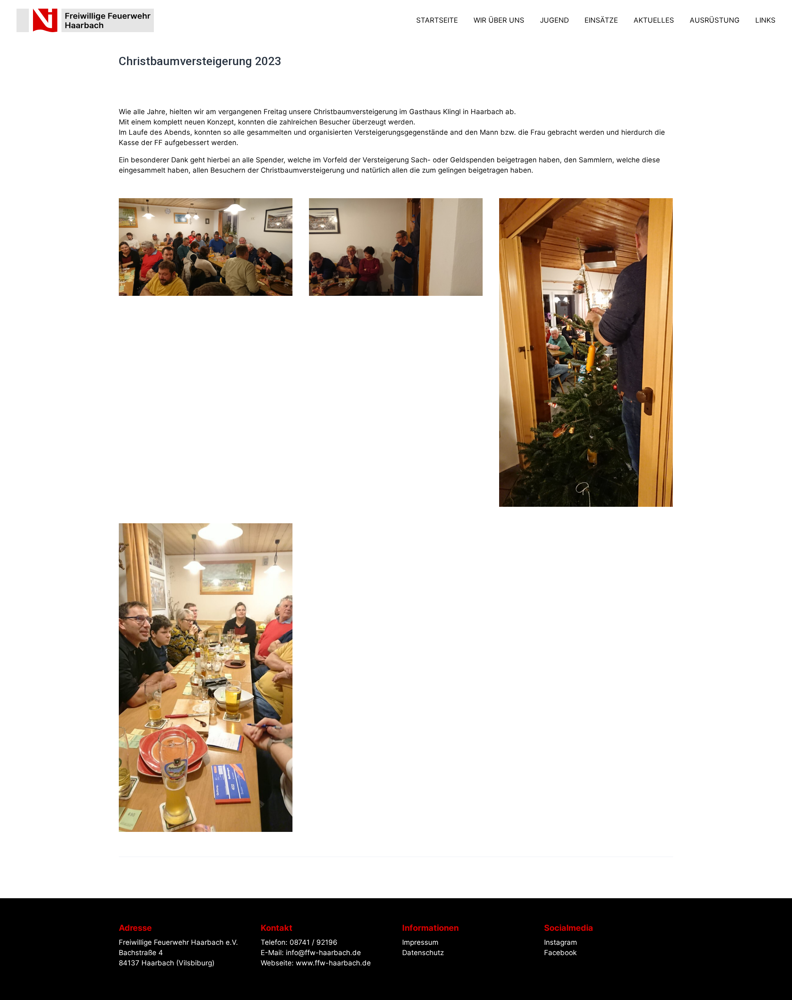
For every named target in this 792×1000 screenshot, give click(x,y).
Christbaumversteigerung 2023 (200, 61)
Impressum (420, 942)
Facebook (560, 952)
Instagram (560, 942)
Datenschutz (423, 952)
